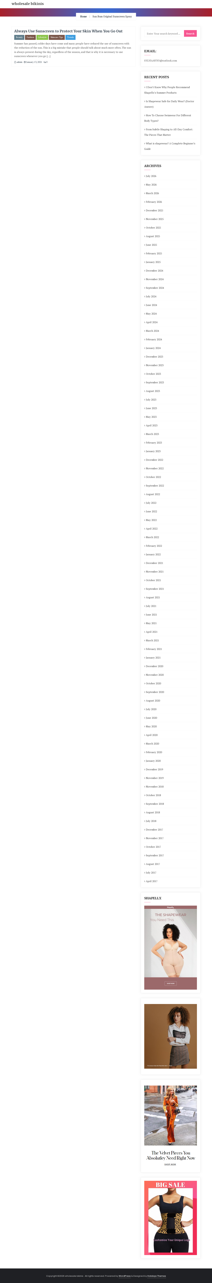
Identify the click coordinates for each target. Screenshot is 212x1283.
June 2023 (151, 408)
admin (19, 62)
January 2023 (153, 451)
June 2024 (151, 305)
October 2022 (153, 477)
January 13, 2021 (34, 62)
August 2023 (153, 391)
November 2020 (155, 674)
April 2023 (152, 425)
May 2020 (151, 726)
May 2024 (151, 313)
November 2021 (155, 571)
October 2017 (153, 846)
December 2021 (154, 563)
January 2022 (153, 554)
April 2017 (152, 881)
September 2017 (155, 855)
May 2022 (151, 520)
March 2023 (152, 434)
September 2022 (155, 485)
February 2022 (154, 545)
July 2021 (151, 606)
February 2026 (154, 201)
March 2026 (152, 193)
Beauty (19, 37)
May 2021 (151, 623)
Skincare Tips (57, 37)
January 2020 (153, 760)
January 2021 (153, 657)
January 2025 (153, 262)
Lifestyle (42, 37)
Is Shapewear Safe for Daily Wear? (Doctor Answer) (169, 104)
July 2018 (151, 821)
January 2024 (153, 348)
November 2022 (155, 468)
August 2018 (153, 812)
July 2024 (151, 296)
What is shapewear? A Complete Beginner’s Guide (169, 146)
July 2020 (151, 709)
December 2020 (154, 666)
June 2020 (151, 717)
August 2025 (153, 236)
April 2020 (152, 735)
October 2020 (153, 683)
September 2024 (155, 287)
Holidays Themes (156, 1276)
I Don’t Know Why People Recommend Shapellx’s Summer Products (167, 90)
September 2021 (155, 588)
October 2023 (153, 373)
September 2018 (155, 803)
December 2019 (154, 769)
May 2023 (151, 416)
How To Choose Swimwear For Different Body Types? (167, 118)
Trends (70, 37)
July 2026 (151, 176)
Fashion (30, 37)
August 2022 (153, 494)
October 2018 (153, 795)
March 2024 (152, 330)
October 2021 (153, 580)
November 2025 (155, 219)
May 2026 (151, 184)
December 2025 (154, 210)
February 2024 (154, 339)
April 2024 (152, 322)
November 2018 (155, 786)
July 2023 (151, 399)
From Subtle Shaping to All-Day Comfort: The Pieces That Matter (168, 132)
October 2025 (153, 227)
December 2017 (154, 829)
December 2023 (154, 356)
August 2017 (153, 864)
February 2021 (154, 649)
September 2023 (155, 382)
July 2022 (151, 502)
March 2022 (152, 537)
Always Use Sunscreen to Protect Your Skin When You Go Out (68, 31)
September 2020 (155, 692)
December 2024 (154, 270)
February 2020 (154, 752)
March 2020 (152, 743)
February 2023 (154, 442)
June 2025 (151, 244)
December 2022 (154, 459)
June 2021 (151, 614)
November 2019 (155, 778)
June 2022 (151, 511)
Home (83, 16)
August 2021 (153, 597)
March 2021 (152, 640)
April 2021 (152, 631)
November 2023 (155, 365)
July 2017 (151, 872)
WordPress (125, 1276)
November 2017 (155, 838)
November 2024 (155, 279)
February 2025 (154, 253)
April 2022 (152, 528)
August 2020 (153, 700)
